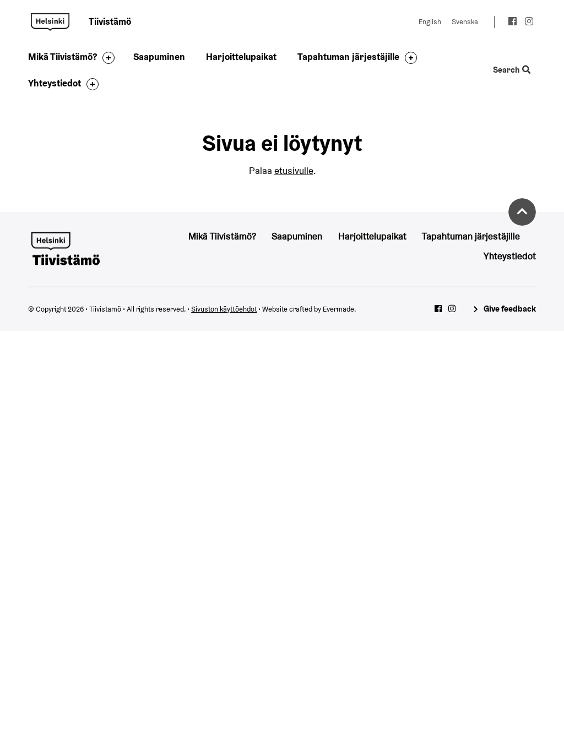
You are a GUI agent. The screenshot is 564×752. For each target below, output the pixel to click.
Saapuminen (159, 57)
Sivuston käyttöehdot (224, 309)
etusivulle (293, 171)
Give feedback (509, 308)
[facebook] (512, 22)
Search (507, 69)
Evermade (338, 309)
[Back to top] (522, 212)
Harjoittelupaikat (241, 57)
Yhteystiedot (54, 83)
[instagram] (529, 22)
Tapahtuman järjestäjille (348, 57)
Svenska (465, 21)
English (430, 21)
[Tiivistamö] (65, 248)
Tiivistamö (50, 22)
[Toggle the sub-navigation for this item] (105, 57)
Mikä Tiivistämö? (62, 57)
